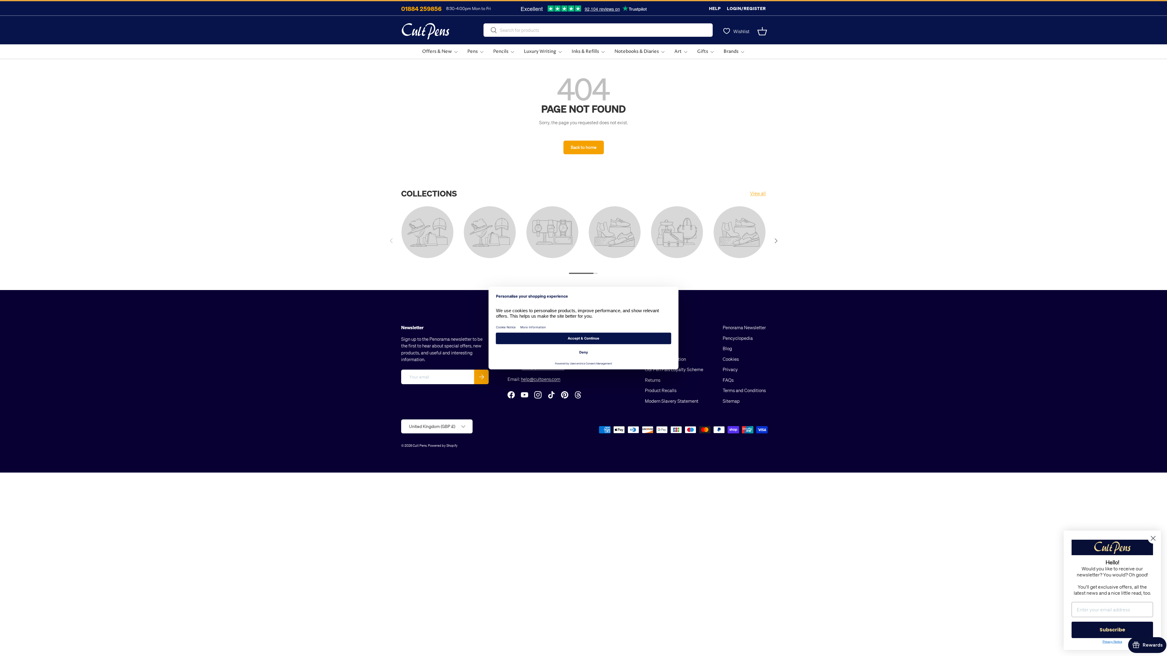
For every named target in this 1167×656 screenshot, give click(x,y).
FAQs (728, 380)
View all (758, 193)
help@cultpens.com (540, 379)
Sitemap (731, 401)
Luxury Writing (540, 51)
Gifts (702, 51)
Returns (652, 380)
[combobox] (598, 30)
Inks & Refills (585, 51)
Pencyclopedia (738, 338)
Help (715, 8)
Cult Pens (420, 445)
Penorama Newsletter (744, 327)
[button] (762, 31)
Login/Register (746, 8)
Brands (731, 51)
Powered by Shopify (443, 445)
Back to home (584, 147)
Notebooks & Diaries (636, 51)
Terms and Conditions (744, 390)
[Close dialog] (1153, 538)
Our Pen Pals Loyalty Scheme (674, 369)
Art (678, 51)
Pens (472, 51)
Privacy (730, 369)
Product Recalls (660, 390)
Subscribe (1112, 629)
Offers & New (437, 51)
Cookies (731, 359)
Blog (727, 348)
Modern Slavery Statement (671, 401)
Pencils (500, 51)
